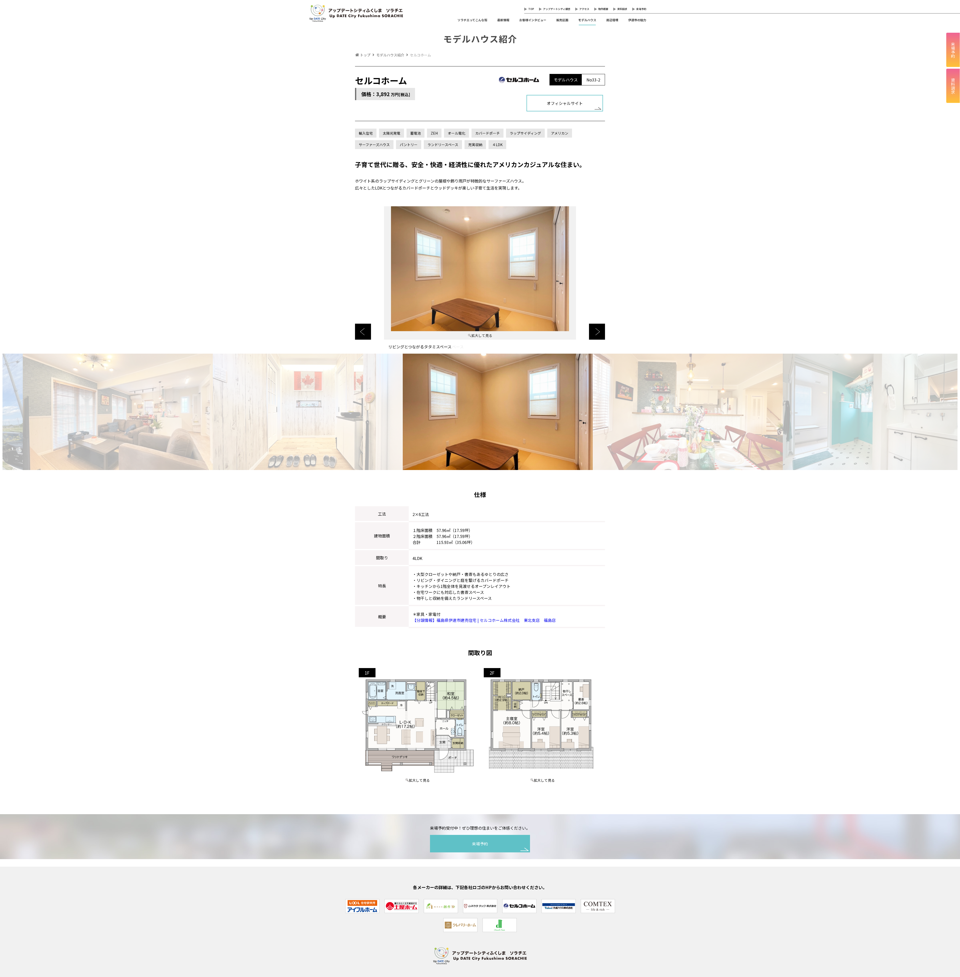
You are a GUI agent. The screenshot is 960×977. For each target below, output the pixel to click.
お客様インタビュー (532, 20)
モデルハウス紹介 (390, 54)
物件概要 (603, 9)
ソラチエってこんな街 (472, 20)
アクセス (584, 9)
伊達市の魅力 (637, 20)
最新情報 (503, 20)
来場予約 (641, 9)
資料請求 (622, 9)
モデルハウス (587, 20)
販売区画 (562, 20)
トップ (364, 54)
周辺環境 (612, 20)
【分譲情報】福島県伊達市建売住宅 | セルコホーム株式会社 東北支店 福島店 (484, 620)
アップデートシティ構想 (556, 9)
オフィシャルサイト (565, 103)
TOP (531, 9)
